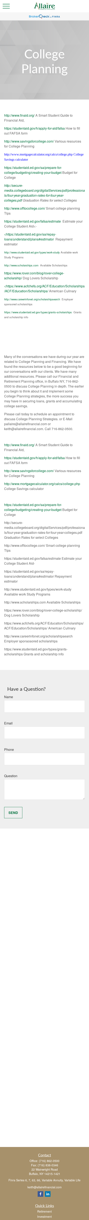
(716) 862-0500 (49, 1161)
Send (13, 812)
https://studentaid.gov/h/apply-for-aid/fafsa (34, 128)
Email (8, 723)
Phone (9, 749)
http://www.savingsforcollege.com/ (29, 141)
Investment (44, 1216)
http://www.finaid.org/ (19, 115)
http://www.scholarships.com (21, 265)
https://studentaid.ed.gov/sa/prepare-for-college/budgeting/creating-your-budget (33, 170)
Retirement (44, 1211)
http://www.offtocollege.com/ (24, 208)
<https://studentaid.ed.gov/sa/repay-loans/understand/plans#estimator (30, 236)
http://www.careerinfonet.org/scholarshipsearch (32, 299)
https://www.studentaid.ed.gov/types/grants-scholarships (38, 312)
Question (10, 775)
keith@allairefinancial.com (45, 1187)
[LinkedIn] (48, 1194)
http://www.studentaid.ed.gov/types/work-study (32, 252)
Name (8, 696)
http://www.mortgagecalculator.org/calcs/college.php (42, 483)
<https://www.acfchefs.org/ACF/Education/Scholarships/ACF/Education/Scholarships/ (44, 288)
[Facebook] (40, 1194)
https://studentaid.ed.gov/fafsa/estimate (32, 221)
